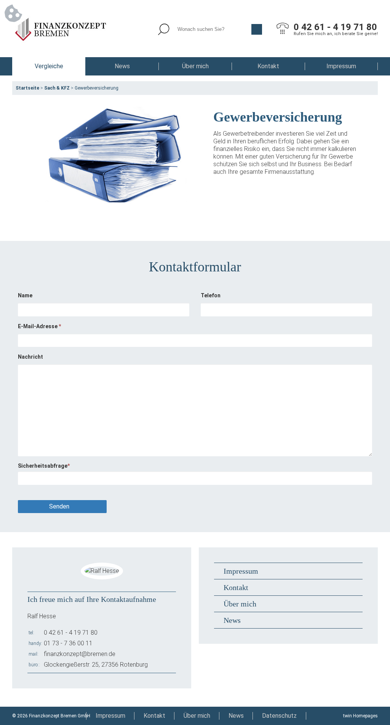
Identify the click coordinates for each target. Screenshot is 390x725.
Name (25, 295)
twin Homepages (360, 716)
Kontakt (268, 66)
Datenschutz (279, 715)
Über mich (195, 66)
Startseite (27, 88)
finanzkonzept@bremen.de (79, 654)
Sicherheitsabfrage (44, 466)
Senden (59, 506)
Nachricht (30, 357)
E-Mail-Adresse (39, 326)
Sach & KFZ (57, 88)
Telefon (211, 295)
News (122, 66)
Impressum (341, 66)
